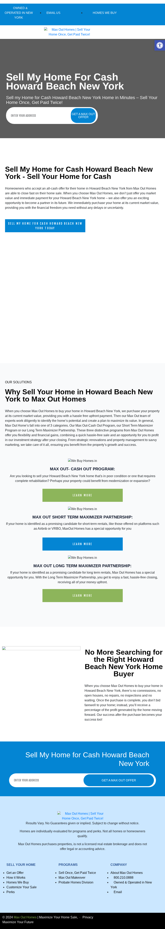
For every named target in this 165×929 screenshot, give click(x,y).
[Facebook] (141, 14)
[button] (160, 45)
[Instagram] (148, 14)
